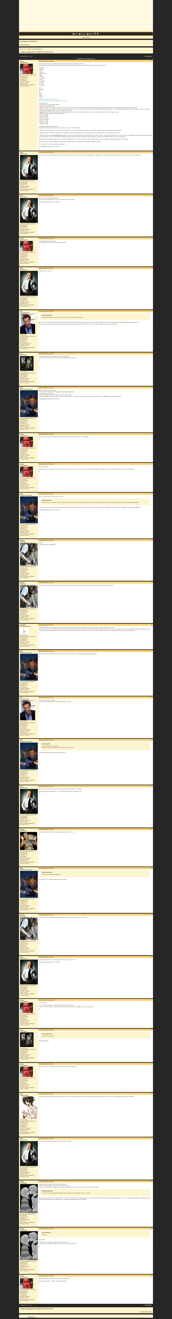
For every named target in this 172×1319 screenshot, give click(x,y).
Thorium (22, 829)
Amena (22, 61)
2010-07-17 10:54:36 (48, 464)
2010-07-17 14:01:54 (48, 1000)
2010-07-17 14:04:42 (48, 1063)
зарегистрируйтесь (37, 48)
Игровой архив (30, 52)
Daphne (22, 1181)
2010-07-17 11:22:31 (48, 624)
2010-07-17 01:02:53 (48, 238)
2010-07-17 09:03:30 (48, 353)
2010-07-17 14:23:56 (48, 1181)
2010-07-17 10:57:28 (48, 493)
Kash (21, 1093)
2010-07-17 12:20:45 (48, 868)
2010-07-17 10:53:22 (48, 434)
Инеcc (21, 353)
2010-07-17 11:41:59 (48, 697)
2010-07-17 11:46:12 (48, 739)
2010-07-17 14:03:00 (48, 1029)
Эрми (21, 152)
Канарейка (23, 625)
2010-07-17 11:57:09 (48, 786)
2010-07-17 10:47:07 (48, 387)
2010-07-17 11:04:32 (48, 540)
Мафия (23, 52)
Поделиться (41, 61)
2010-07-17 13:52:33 (48, 957)
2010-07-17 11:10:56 (48, 582)
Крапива (22, 540)
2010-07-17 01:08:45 (48, 268)
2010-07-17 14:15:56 (48, 1138)
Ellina (21, 387)
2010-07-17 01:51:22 (48, 311)
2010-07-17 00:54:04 (48, 195)
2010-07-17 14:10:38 (48, 1093)
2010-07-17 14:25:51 (48, 1228)
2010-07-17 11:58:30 (48, 829)
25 (30, 56)
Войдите (29, 48)
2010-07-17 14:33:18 (48, 1275)
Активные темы (85, 37)
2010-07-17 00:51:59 (48, 152)
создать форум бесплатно (146, 1311)
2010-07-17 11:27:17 (48, 651)
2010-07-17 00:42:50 (48, 61)
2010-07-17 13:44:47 (48, 914)
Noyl (21, 311)
